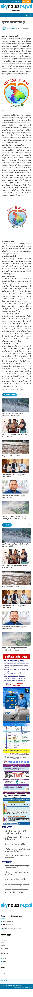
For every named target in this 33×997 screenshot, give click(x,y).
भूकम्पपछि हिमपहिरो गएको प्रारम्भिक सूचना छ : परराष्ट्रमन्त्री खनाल (14, 497)
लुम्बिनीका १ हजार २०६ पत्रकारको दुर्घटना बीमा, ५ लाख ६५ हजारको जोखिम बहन (15, 476)
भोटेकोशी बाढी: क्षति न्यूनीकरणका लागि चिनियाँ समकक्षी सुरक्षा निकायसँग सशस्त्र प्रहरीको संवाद (14, 518)
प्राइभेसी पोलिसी (4, 949)
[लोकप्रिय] (30, 15)
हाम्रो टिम (3, 946)
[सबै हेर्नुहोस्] (29, 524)
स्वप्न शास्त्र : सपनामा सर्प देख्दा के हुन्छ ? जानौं (17, 885)
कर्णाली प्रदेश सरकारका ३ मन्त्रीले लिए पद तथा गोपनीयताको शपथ (14, 436)
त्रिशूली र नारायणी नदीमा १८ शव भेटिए (12, 456)
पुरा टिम (3, 974)
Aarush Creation (28, 987)
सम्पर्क (2, 943)
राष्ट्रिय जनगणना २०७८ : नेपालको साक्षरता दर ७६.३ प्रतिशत (17, 873)
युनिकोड (5, 962)
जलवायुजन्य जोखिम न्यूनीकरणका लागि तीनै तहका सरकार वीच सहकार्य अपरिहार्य (16, 891)
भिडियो (4, 959)
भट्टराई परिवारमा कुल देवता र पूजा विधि (15, 879)
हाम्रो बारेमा (3, 940)
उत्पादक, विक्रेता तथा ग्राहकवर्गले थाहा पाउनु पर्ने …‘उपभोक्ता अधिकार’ (17, 867)
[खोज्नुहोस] (26, 15)
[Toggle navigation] (2, 15)
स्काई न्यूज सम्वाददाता (12, 28)
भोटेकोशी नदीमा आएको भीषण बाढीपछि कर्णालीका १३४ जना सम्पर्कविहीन (12, 415)
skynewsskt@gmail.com (14, 928)
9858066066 (9, 925)
